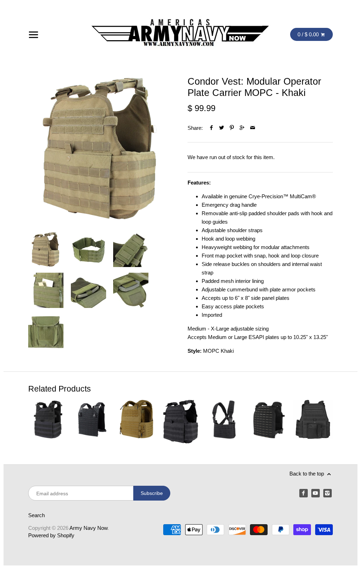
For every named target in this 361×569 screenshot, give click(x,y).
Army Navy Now (88, 528)
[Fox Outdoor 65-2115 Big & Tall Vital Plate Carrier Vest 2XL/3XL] (313, 422)
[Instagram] (327, 493)
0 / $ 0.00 (309, 34)
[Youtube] (315, 493)
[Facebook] (303, 493)
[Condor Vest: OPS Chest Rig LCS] (224, 422)
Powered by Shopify (51, 535)
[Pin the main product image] (231, 128)
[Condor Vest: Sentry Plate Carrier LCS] (268, 422)
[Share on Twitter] (221, 128)
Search (36, 515)
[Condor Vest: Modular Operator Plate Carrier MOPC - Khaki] (100, 148)
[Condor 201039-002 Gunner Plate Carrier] (48, 422)
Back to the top (307, 474)
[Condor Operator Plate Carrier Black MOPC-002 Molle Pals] (180, 422)
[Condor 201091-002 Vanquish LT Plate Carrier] (92, 422)
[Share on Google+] (242, 128)
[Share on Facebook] (211, 128)
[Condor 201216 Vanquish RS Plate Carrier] (136, 422)
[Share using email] (252, 128)
